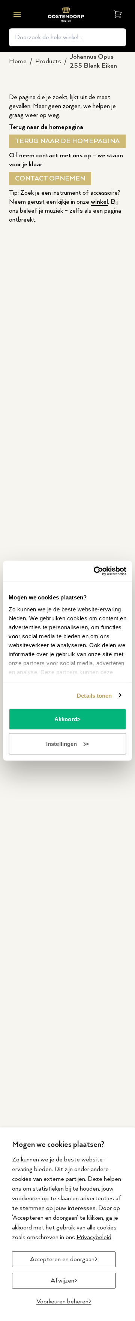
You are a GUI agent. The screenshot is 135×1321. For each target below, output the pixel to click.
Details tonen (94, 695)
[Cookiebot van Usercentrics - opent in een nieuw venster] (95, 571)
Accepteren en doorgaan (62, 1259)
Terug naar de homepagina (67, 141)
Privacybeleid (93, 1237)
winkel (99, 202)
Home (18, 61)
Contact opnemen (50, 178)
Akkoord (65, 719)
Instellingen (61, 743)
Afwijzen (62, 1280)
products (48, 61)
